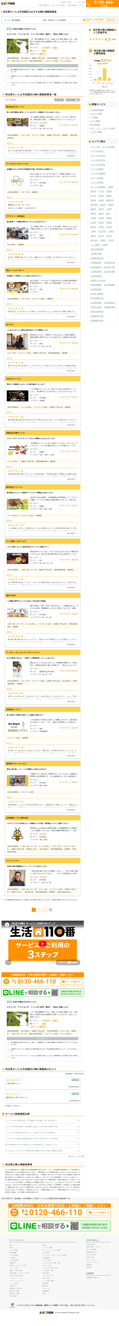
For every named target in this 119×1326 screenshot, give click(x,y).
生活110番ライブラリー (76, 5)
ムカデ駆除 (95, 121)
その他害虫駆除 (97, 110)
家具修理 (45, 1283)
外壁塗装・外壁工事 (16, 1288)
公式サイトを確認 (36, 54)
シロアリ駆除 (96, 132)
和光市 (101, 222)
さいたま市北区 (97, 151)
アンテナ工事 (46, 1260)
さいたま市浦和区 (98, 173)
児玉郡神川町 (109, 303)
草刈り (12, 1247)
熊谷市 (93, 191)
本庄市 (101, 200)
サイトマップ (90, 1260)
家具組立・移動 (14, 1293)
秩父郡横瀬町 (96, 285)
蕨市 (108, 213)
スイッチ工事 (14, 1268)
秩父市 (93, 196)
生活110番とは (44, 5)
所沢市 (101, 196)
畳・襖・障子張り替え (16, 1275)
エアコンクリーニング (16, 1281)
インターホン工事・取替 (50, 1268)
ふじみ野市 (95, 245)
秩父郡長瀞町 (96, 289)
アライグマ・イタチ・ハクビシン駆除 (54, 1255)
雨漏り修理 (45, 1273)
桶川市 (93, 227)
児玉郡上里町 (96, 307)
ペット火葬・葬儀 (48, 1281)
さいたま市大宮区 (98, 156)
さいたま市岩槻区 (98, 187)
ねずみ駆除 (45, 1258)
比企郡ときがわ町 (98, 280)
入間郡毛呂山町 (97, 258)
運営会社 (89, 1267)
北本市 (109, 227)
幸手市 (109, 236)
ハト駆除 (12, 1258)
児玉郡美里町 (96, 303)
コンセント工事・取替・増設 (51, 1263)
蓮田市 (93, 236)
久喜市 (101, 227)
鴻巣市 (93, 209)
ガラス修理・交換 (48, 1270)
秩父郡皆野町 (109, 285)
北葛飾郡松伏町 (97, 320)
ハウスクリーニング (16, 1278)
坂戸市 (101, 236)
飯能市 (109, 196)
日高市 (103, 240)
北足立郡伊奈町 (97, 249)
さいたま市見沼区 (98, 160)
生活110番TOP (6, 1198)
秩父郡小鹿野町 (97, 294)
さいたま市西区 (108, 147)
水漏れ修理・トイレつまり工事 (19, 1273)
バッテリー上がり (48, 1275)
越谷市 (101, 213)
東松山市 (110, 200)
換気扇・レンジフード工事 (18, 1265)
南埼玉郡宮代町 (97, 311)
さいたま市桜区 (97, 169)
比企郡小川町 (109, 267)
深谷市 (101, 209)
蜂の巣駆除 (95, 124)
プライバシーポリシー (93, 1262)
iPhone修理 (13, 1296)
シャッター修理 (47, 1247)
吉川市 (111, 240)
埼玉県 (36, 1198)
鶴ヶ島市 (94, 240)
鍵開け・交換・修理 (16, 1270)
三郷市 (111, 231)
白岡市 (105, 245)
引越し (44, 1293)
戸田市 (93, 218)
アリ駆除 (94, 117)
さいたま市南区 (97, 178)
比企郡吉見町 (109, 271)
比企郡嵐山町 (96, 267)
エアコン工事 (46, 1265)
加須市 (93, 200)
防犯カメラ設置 (14, 1291)
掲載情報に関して (91, 1252)
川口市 (101, 191)
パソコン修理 (14, 1283)
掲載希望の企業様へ (66, 2)
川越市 (110, 187)
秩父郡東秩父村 (97, 298)
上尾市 (109, 209)
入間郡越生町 (96, 262)
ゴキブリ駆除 (96, 114)
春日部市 (94, 205)
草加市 (93, 213)
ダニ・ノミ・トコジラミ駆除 (103, 128)
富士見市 (102, 231)
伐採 (43, 1245)
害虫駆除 (18, 1198)
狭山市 (103, 205)
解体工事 (45, 1286)
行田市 (109, 191)
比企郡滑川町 (109, 262)
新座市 (109, 222)
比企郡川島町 (96, 271)
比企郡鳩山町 (96, 276)
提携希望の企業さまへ (93, 1277)
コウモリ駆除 (14, 1260)
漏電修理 (12, 1263)
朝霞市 (109, 218)
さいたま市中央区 (98, 165)
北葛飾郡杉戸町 (97, 316)
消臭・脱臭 (45, 1278)
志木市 (93, 222)
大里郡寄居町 (109, 307)
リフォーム (45, 1288)
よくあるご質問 (80, 2)
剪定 (11, 1245)
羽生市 (111, 205)
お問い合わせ (90, 1257)
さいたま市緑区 (97, 182)
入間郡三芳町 (96, 254)
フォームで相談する (72, 982)
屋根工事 (12, 1286)
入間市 (101, 218)
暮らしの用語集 (91, 1249)
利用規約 (89, 1265)
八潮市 (93, 231)
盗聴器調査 (45, 1291)
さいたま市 (95, 147)
